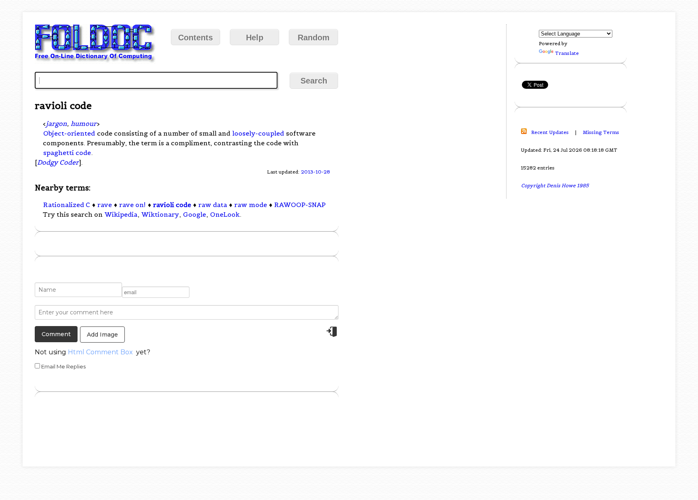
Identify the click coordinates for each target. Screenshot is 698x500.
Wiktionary (160, 214)
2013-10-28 (315, 172)
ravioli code (172, 205)
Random (314, 37)
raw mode (250, 205)
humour (84, 123)
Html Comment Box (100, 352)
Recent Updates (550, 132)
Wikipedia (121, 214)
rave (104, 205)
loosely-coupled (258, 133)
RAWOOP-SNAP (300, 205)
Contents (195, 37)
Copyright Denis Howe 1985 (555, 185)
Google (194, 214)
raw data (212, 205)
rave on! (132, 205)
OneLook (225, 214)
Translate (567, 53)
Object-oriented (69, 133)
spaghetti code (67, 153)
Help (254, 37)
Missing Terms (601, 132)
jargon (56, 123)
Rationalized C (66, 205)
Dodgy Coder (58, 162)
